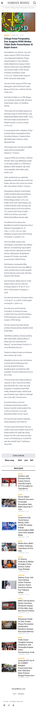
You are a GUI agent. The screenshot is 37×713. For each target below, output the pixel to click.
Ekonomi (21, 575)
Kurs (14, 694)
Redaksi (21, 694)
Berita (6, 35)
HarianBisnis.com (18, 689)
